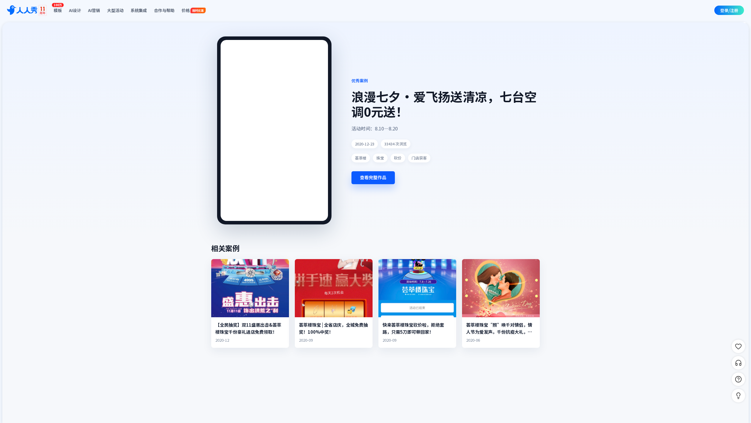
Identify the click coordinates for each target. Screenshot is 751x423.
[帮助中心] (738, 379)
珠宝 (380, 158)
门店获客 (419, 158)
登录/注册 (729, 10)
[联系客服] (738, 363)
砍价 (398, 158)
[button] (738, 395)
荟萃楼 (360, 158)
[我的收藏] (738, 346)
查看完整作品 (373, 177)
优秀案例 (359, 80)
